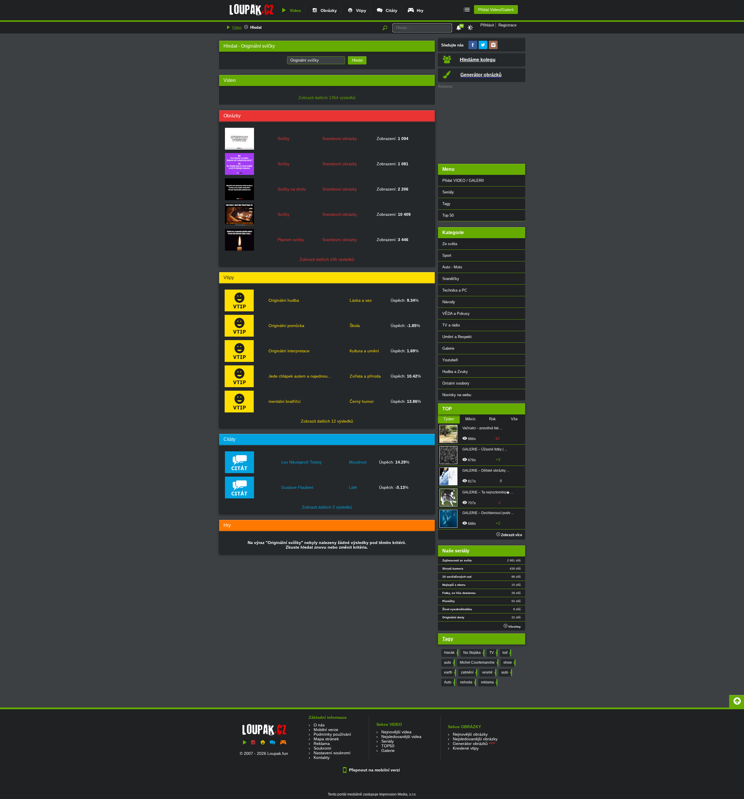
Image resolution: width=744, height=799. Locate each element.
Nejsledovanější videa (401, 736)
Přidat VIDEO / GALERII (463, 180)
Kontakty (322, 757)
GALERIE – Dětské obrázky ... (485, 470)
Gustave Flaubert (297, 487)
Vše (514, 419)
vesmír (488, 672)
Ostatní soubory (455, 383)
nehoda (467, 682)
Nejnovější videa (396, 732)
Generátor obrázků (470, 743)
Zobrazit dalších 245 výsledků (327, 259)
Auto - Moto (452, 267)
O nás (319, 725)
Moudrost (357, 462)
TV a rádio (451, 325)
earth (449, 672)
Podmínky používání (332, 734)
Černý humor (362, 401)
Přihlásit (487, 25)
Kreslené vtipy (466, 748)
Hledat (256, 27)
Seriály (448, 192)
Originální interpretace (289, 351)
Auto (449, 682)
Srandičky (450, 278)
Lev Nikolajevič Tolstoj (301, 462)
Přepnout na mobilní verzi (374, 770)
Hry (418, 10)
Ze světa (449, 244)
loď (506, 653)
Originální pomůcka (286, 325)
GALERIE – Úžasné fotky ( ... (484, 449)
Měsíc (470, 419)
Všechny (514, 626)
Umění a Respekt (457, 337)
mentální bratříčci (285, 401)
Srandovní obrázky (339, 138)
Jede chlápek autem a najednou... (300, 376)
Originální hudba (284, 300)
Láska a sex (361, 300)
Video (294, 10)
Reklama (322, 743)
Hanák (450, 653)
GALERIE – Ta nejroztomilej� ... (487, 492)
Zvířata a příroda (365, 376)
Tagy (446, 204)
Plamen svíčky (291, 239)
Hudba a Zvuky (455, 371)
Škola (355, 325)
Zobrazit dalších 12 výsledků (327, 421)
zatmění (468, 672)
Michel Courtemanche (478, 662)
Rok (492, 419)
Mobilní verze (326, 729)
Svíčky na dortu (292, 189)
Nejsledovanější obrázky (475, 739)
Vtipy (360, 10)
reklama (488, 682)
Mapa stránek (326, 739)
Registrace (507, 25)
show (508, 662)
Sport (446, 255)
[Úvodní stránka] (251, 16)
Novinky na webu (456, 395)
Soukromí (322, 748)
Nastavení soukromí (332, 752)
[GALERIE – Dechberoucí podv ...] (450, 519)
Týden (448, 419)
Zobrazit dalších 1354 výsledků (326, 97)
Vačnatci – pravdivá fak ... (482, 428)
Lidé (353, 487)
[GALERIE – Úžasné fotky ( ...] (450, 455)
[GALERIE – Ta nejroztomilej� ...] (450, 498)
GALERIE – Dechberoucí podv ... (488, 513)
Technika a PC (454, 290)
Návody (448, 302)
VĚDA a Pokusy (456, 313)
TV (492, 653)
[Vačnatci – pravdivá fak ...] (450, 434)
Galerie (448, 348)
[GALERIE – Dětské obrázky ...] (450, 476)
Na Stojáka (473, 653)
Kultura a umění (364, 351)
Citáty (390, 10)
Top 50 (448, 215)
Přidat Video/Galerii (496, 9)
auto (449, 662)
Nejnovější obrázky (470, 734)
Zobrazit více (511, 535)
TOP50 (387, 746)
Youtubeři (450, 360)
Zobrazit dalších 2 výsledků (327, 507)
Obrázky (327, 10)
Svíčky (283, 138)
